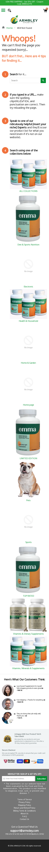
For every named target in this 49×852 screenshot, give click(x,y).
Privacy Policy (24, 802)
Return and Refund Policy (24, 808)
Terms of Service (24, 799)
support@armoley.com (24, 830)
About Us (24, 813)
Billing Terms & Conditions (24, 811)
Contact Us (24, 819)
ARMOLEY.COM (19, 846)
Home (9, 28)
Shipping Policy (24, 805)
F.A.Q (24, 816)
